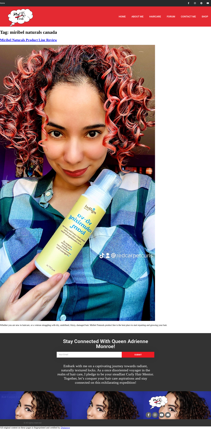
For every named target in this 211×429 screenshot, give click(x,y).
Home (122, 16)
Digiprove (65, 427)
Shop (205, 16)
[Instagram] (195, 3)
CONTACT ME (188, 16)
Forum (171, 16)
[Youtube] (208, 3)
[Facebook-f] (188, 3)
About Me (137, 16)
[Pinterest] (201, 3)
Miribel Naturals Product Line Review (28, 40)
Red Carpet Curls (11, 396)
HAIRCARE (155, 16)
